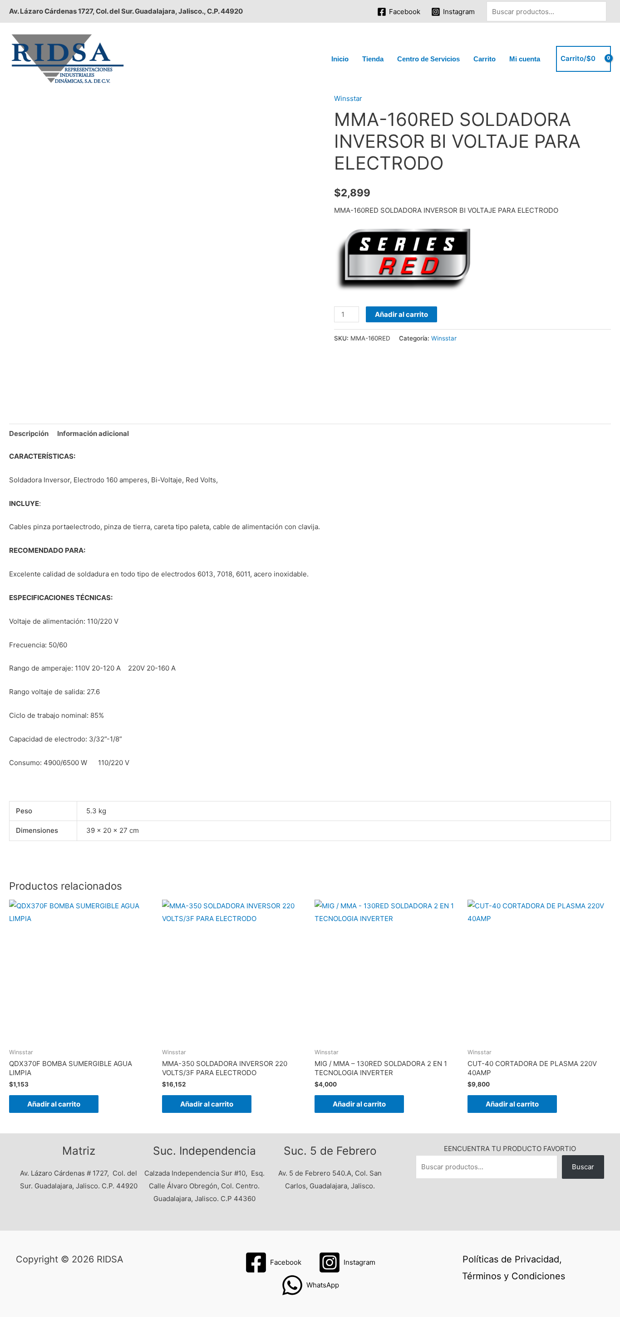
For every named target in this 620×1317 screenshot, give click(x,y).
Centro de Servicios (428, 59)
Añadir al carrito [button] (53, 1104)
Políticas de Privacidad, (512, 1259)
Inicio (340, 59)
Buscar (583, 1166)
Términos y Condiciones (513, 1276)
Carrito (484, 59)
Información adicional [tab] (93, 433)
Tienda (373, 59)
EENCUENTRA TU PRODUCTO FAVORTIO (510, 1148)
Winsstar (348, 98)
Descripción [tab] (29, 433)
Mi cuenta (524, 59)
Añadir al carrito (401, 314)
